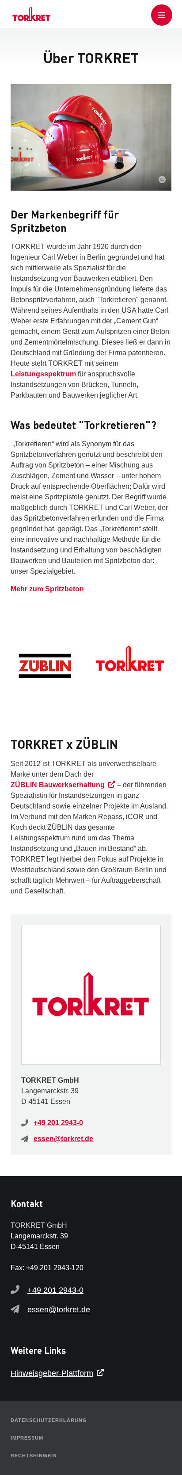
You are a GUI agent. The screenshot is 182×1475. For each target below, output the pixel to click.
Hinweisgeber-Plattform (52, 1373)
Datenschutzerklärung (49, 1420)
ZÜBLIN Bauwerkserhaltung (58, 785)
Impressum (27, 1438)
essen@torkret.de (63, 1138)
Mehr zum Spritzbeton (47, 589)
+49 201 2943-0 (58, 1122)
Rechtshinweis (34, 1455)
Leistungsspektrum (43, 374)
